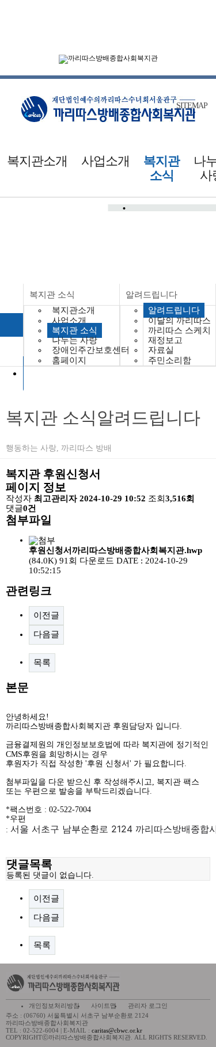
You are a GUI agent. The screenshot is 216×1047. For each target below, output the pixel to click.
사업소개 (105, 161)
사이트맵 (103, 1005)
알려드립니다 (151, 294)
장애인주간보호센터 (91, 350)
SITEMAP (191, 106)
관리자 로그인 (148, 1005)
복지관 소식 (161, 168)
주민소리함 (169, 360)
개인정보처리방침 (54, 1005)
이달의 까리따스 (179, 320)
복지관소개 (37, 161)
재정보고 (165, 340)
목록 (42, 662)
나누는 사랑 (74, 340)
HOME (11, 325)
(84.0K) (115, 555)
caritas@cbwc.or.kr (117, 1030)
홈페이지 (69, 360)
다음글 (46, 634)
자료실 (161, 350)
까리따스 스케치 (179, 330)
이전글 (46, 615)
